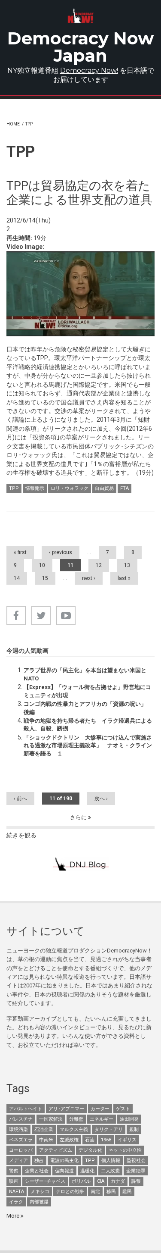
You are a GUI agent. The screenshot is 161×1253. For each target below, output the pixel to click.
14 (17, 578)
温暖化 (87, 1171)
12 (99, 565)
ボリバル (81, 1181)
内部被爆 (39, 1202)
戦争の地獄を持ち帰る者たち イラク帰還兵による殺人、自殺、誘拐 (88, 724)
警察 (13, 1171)
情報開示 (34, 488)
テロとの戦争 (70, 1191)
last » (124, 578)
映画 (13, 1181)
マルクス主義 (74, 1129)
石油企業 (43, 1129)
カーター (100, 1109)
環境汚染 (18, 1129)
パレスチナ (21, 1119)
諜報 (136, 1181)
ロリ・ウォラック (69, 488)
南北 (95, 1191)
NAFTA (16, 1191)
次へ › (101, 799)
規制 (134, 1129)
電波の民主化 (64, 1160)
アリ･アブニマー (66, 1109)
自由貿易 (104, 488)
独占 (39, 1160)
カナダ (118, 1181)
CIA (100, 1181)
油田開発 (129, 1119)
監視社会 (136, 1160)
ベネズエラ (21, 1140)
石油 (89, 1140)
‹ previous (60, 552)
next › (88, 578)
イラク (16, 1202)
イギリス (127, 1140)
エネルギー (101, 1119)
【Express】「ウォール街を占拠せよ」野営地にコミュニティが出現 (87, 691)
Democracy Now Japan (80, 47)
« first (20, 552)
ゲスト (123, 1109)
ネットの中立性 (125, 1150)
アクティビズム (55, 1150)
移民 (111, 1191)
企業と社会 (37, 1171)
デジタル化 (90, 1150)
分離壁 (76, 1119)
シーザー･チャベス (45, 1181)
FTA (124, 488)
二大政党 (110, 1171)
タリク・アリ (108, 1129)
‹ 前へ (20, 799)
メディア (18, 1160)
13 (127, 565)
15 (45, 578)
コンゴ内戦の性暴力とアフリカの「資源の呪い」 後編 (88, 708)
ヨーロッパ (21, 1150)
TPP (14, 488)
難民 (127, 1191)
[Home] (80, 16)
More (13, 1215)
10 (42, 565)
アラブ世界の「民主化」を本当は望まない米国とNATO (85, 674)
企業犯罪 (135, 1171)
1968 (106, 1140)
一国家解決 (51, 1119)
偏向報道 (64, 1171)
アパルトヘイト (25, 1109)
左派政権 (69, 1140)
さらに (79, 817)
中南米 (46, 1140)
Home (13, 124)
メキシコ (39, 1191)
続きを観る (21, 835)
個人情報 (110, 1160)
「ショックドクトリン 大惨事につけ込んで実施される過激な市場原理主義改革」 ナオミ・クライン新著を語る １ (88, 745)
